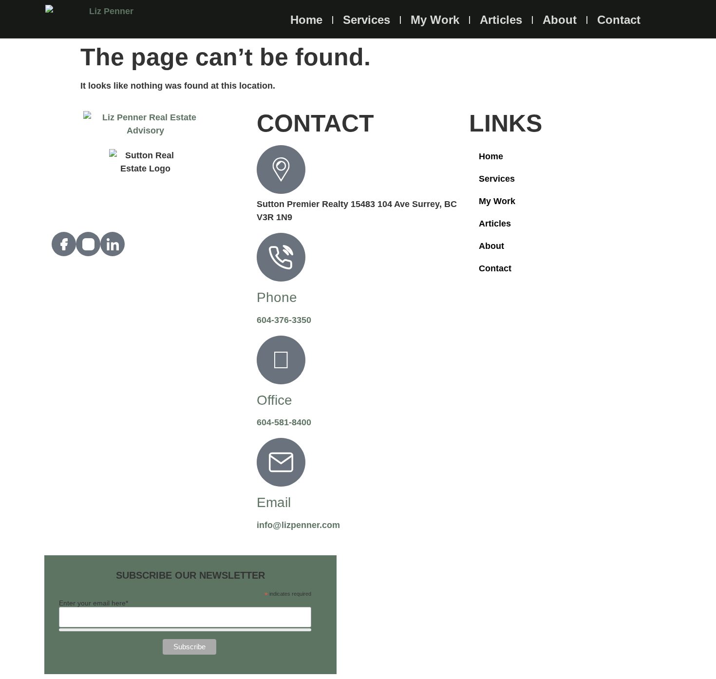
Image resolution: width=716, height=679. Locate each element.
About (560, 19)
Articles (501, 19)
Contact (619, 19)
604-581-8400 (284, 422)
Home (306, 19)
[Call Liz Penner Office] (281, 360)
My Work (435, 19)
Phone (277, 297)
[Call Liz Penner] (281, 257)
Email (274, 502)
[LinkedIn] (112, 244)
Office (274, 400)
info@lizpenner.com (298, 525)
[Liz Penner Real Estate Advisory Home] (107, 19)
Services (366, 19)
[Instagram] (88, 244)
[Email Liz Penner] (281, 462)
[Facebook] (64, 244)
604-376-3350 (284, 320)
